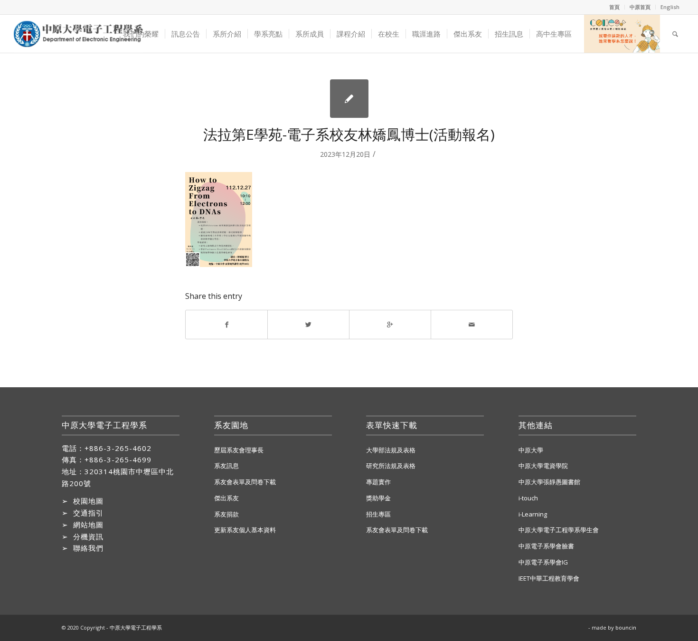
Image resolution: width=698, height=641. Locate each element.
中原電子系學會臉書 (546, 546)
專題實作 (378, 482)
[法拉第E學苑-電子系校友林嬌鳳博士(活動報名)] (349, 98)
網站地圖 (88, 524)
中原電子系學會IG (543, 562)
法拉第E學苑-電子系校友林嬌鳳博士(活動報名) (349, 134)
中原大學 (531, 450)
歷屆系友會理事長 (239, 450)
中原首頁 (640, 6)
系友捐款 (226, 514)
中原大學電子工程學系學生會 (559, 530)
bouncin (625, 627)
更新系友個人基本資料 (245, 530)
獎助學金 (378, 498)
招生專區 (378, 514)
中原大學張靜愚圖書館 (549, 482)
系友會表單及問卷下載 (245, 482)
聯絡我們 (88, 548)
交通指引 (88, 512)
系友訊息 (226, 465)
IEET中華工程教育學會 (549, 578)
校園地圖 (88, 501)
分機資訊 (88, 536)
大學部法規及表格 (390, 450)
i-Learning (533, 514)
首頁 (614, 6)
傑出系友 (226, 498)
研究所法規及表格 (390, 465)
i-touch (528, 498)
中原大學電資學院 (543, 465)
